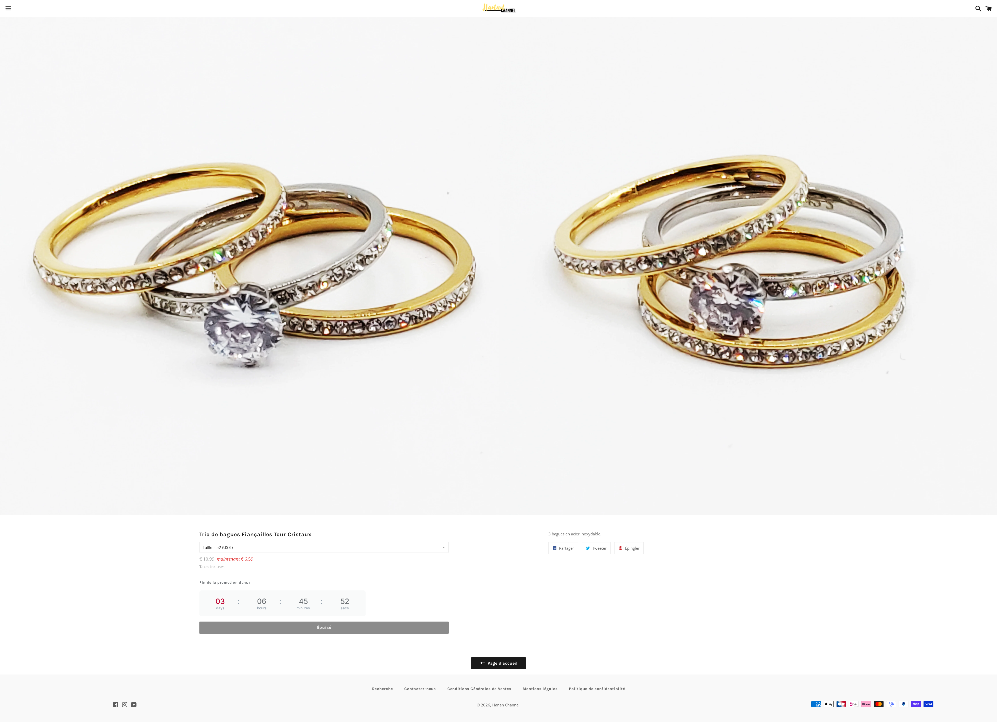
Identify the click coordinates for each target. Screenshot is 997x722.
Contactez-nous (420, 688)
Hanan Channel (506, 704)
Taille (207, 547)
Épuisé (324, 627)
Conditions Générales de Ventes (479, 688)
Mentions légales (540, 688)
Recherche (382, 688)
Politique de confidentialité (597, 688)
